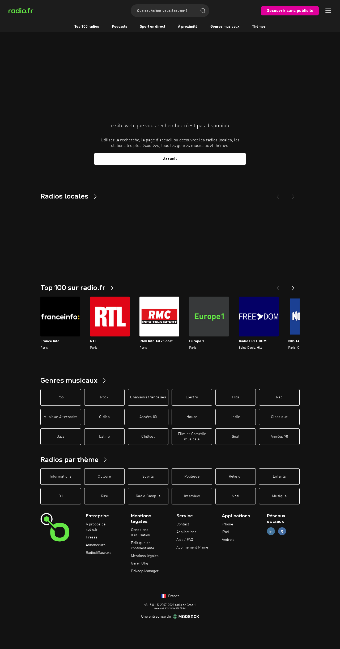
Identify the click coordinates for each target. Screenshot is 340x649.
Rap (279, 397)
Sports (148, 476)
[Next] (293, 194)
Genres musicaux (224, 26)
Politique (191, 476)
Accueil (170, 159)
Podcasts (119, 26)
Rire (104, 496)
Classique (279, 417)
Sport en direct (152, 26)
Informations (60, 476)
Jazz (60, 437)
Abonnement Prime (192, 547)
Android (228, 540)
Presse (91, 537)
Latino (104, 437)
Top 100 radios (86, 26)
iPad (225, 532)
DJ (60, 496)
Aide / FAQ (184, 540)
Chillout (148, 437)
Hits (235, 397)
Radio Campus (148, 496)
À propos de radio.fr (95, 527)
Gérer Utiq (139, 563)
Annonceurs (95, 545)
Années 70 (279, 437)
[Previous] (277, 194)
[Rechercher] (203, 10)
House (191, 417)
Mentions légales (145, 556)
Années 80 (148, 417)
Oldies (104, 417)
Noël (235, 496)
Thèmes (259, 26)
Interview (192, 496)
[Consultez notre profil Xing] (282, 531)
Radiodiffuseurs (98, 553)
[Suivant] (293, 286)
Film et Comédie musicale (192, 436)
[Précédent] (277, 286)
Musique (279, 496)
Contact (182, 524)
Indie (235, 417)
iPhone (227, 524)
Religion (236, 476)
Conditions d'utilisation (140, 532)
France (173, 596)
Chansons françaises (148, 397)
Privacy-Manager (145, 571)
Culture (104, 476)
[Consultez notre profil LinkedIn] (271, 531)
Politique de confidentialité (142, 545)
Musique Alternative (61, 417)
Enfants (279, 476)
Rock (104, 397)
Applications (186, 532)
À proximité (188, 26)
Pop (60, 397)
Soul (235, 437)
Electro (192, 397)
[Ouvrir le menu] (328, 10)
